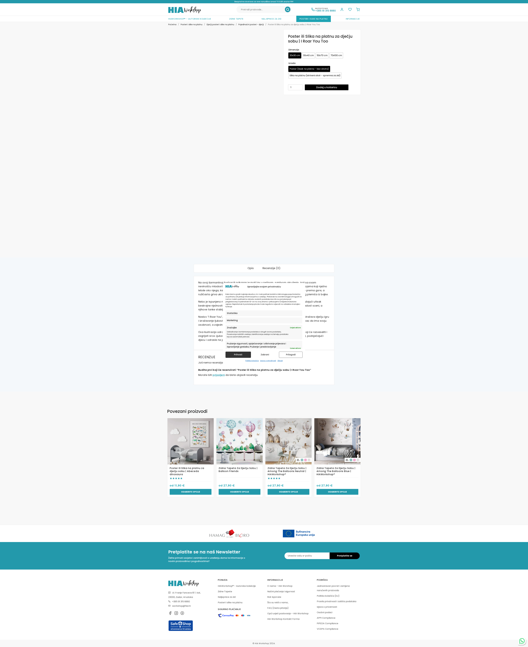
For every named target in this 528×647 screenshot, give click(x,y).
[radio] (295, 55)
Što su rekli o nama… (278, 602)
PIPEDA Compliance (327, 623)
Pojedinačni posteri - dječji (251, 24)
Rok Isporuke (274, 597)
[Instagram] (176, 613)
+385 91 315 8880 (181, 601)
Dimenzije (293, 49)
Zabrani (265, 354)
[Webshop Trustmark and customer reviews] (180, 630)
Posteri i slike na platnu (314, 18)
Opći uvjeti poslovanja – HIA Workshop (288, 613)
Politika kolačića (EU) (328, 595)
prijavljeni (219, 375)
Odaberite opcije (190, 491)
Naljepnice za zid (271, 18)
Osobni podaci (324, 612)
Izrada (291, 63)
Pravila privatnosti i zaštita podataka (336, 601)
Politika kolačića (252, 360)
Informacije (353, 18)
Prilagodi (291, 354)
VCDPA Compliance (327, 628)
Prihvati (238, 354)
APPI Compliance (326, 617)
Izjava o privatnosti (268, 360)
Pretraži (288, 9)
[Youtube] (182, 613)
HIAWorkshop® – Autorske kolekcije (189, 18)
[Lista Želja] (350, 10)
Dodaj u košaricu (326, 87)
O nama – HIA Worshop (279, 586)
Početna (172, 24)
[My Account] (342, 10)
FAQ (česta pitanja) (278, 608)
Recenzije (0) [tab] (271, 268)
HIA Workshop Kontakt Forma (283, 619)
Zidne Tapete (236, 18)
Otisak (280, 360)
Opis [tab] (251, 268)
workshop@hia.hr (181, 606)
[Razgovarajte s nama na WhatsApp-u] (522, 641)
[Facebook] (170, 613)
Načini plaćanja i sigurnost (281, 591)
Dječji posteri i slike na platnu (220, 24)
